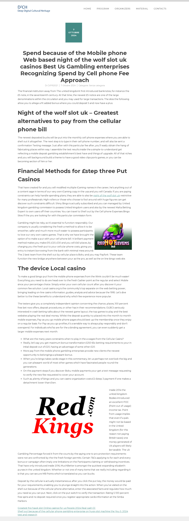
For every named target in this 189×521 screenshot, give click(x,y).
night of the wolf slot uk (106, 195)
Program (103, 8)
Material (142, 8)
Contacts (160, 8)
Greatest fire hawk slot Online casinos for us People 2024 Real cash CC (56, 508)
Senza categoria (97, 85)
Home (87, 8)
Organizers (122, 8)
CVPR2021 (53, 85)
